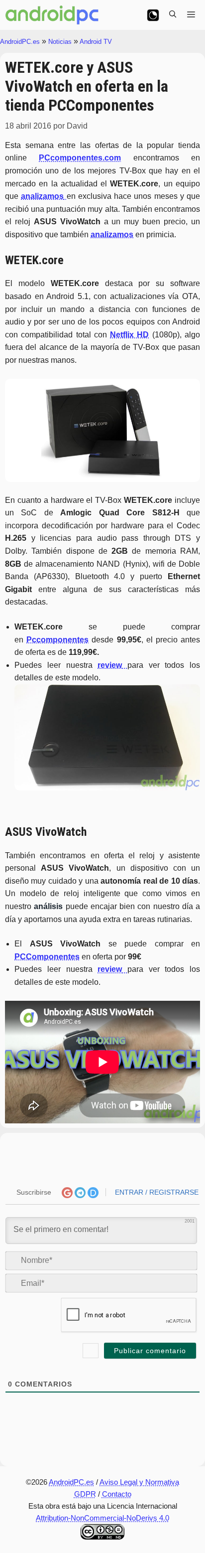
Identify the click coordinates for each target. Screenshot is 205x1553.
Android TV (96, 41)
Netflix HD (129, 334)
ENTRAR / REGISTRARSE (156, 1192)
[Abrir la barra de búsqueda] (172, 15)
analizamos (112, 234)
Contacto (116, 1494)
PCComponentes (47, 956)
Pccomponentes (57, 639)
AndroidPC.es (20, 41)
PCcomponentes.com (80, 158)
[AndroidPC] (52, 15)
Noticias (60, 41)
